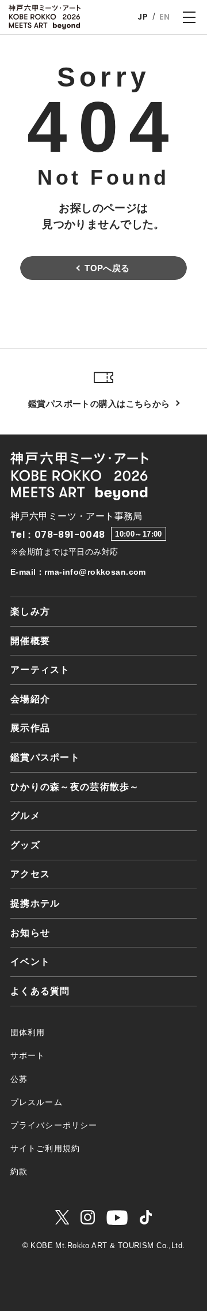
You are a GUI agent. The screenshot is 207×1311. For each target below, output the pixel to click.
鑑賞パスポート (45, 757)
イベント (30, 962)
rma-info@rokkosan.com (95, 571)
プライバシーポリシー (53, 1125)
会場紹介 (30, 699)
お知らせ (30, 933)
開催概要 (30, 641)
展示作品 (30, 728)
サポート (27, 1055)
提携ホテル (35, 903)
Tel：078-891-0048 (57, 534)
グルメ (25, 816)
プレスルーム (36, 1102)
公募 (19, 1079)
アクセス (30, 874)
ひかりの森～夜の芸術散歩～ (75, 787)
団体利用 (27, 1032)
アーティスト (40, 670)
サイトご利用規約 (45, 1148)
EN (164, 17)
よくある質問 (40, 991)
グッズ (25, 845)
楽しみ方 (30, 611)
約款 (19, 1171)
